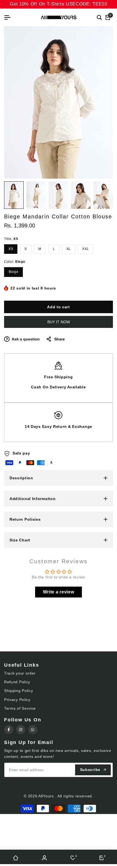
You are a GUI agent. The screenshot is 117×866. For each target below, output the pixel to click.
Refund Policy (17, 682)
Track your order (20, 673)
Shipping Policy (18, 690)
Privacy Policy (17, 699)
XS (10, 249)
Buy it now (58, 322)
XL (68, 249)
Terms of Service (20, 708)
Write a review (58, 592)
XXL (85, 249)
